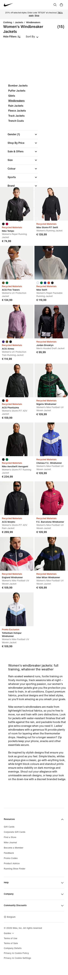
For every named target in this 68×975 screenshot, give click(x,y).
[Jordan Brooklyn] (51, 321)
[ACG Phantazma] (17, 380)
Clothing (7, 22)
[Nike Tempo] (17, 204)
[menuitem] (9, 933)
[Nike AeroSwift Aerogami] (17, 439)
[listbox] (32, 37)
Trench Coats (16, 121)
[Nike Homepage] (8, 5)
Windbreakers (33, 22)
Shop (37, 16)
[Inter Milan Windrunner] (51, 554)
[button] (23, 134)
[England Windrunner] (17, 554)
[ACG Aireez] (17, 321)
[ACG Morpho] (17, 498)
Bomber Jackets (18, 85)
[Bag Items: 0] (61, 5)
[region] (34, 155)
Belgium (11, 917)
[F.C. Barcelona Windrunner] (51, 498)
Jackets (19, 22)
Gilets (11, 95)
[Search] (55, 5)
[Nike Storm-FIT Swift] (51, 204)
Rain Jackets (15, 105)
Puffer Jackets (16, 90)
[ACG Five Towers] (17, 263)
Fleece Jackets (17, 110)
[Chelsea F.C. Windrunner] (51, 439)
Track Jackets (16, 115)
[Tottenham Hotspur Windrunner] (17, 609)
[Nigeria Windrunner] (51, 380)
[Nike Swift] (51, 263)
